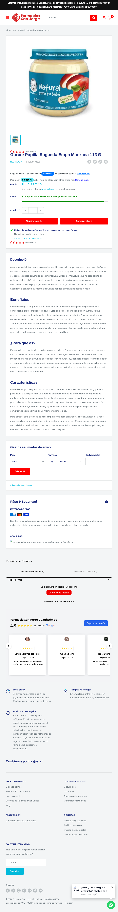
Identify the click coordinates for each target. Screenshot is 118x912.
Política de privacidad (75, 821)
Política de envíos (73, 825)
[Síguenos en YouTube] (30, 891)
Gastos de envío (48, 189)
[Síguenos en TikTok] (35, 891)
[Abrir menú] (7, 17)
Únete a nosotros (14, 796)
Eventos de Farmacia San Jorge (22, 801)
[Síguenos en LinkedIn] (41, 891)
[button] (17, 242)
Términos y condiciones (76, 834)
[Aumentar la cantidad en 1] (41, 210)
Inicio (8, 30)
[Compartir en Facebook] (89, 161)
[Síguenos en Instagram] (19, 891)
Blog (8, 805)
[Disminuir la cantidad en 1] (25, 210)
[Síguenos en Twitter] (13, 891)
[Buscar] (93, 18)
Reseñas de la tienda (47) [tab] (85, 572)
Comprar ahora (84, 221)
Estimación (20, 471)
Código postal (92, 455)
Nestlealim (16, 162)
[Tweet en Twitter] (100, 161)
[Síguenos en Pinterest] (24, 891)
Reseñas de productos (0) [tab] (32, 572)
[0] (110, 17)
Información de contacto (18, 791)
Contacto (69, 791)
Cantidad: (15, 210)
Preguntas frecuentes (75, 796)
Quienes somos (14, 787)
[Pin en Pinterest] (95, 161)
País (12, 455)
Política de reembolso (20, 485)
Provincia (53, 455)
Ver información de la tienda (28, 238)
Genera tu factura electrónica (21, 821)
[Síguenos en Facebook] (8, 891)
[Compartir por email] (106, 161)
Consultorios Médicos (75, 801)
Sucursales (70, 787)
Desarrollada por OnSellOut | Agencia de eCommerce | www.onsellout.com (39, 903)
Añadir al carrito (34, 221)
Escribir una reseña (59, 593)
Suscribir (14, 871)
